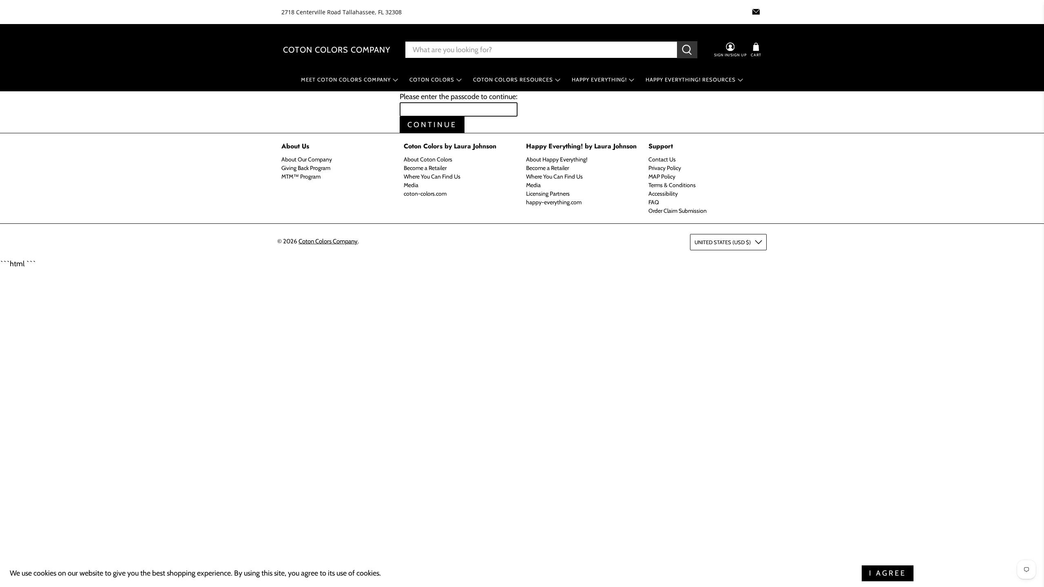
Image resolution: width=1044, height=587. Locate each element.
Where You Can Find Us (432, 176)
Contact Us (662, 159)
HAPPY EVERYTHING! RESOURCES (691, 79)
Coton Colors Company (336, 50)
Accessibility (663, 193)
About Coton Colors (428, 159)
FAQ (653, 202)
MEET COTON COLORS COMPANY (346, 79)
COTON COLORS (431, 79)
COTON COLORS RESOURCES (513, 79)
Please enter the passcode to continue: (459, 96)
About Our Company (306, 159)
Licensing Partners (548, 193)
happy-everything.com (554, 202)
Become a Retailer (425, 168)
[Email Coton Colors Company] (756, 11)
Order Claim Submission (677, 210)
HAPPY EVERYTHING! (599, 79)
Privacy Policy (664, 168)
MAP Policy (661, 176)
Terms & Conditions (672, 185)
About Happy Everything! (556, 159)
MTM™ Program (301, 176)
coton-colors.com (425, 193)
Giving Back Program (305, 168)
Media (411, 185)
